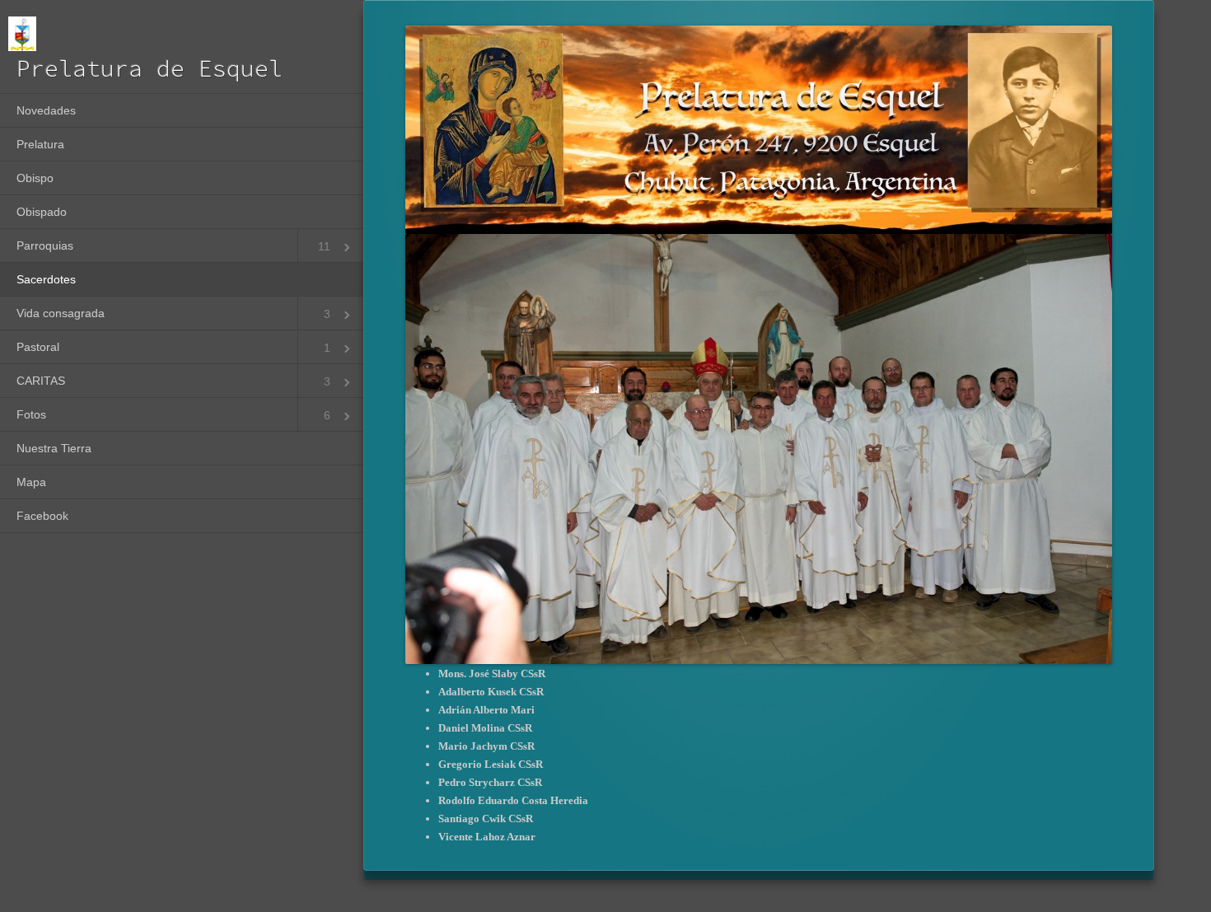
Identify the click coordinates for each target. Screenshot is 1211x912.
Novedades (46, 110)
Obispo (35, 178)
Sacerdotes (46, 279)
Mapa (31, 482)
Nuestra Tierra (53, 448)
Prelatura (40, 144)
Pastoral (37, 346)
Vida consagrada (60, 313)
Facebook (42, 515)
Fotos (31, 414)
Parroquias (44, 245)
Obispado (41, 211)
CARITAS (40, 380)
